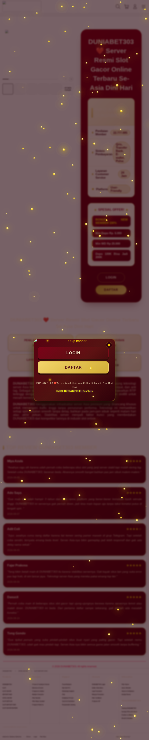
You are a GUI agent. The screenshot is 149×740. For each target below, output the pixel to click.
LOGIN (73, 353)
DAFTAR (73, 367)
